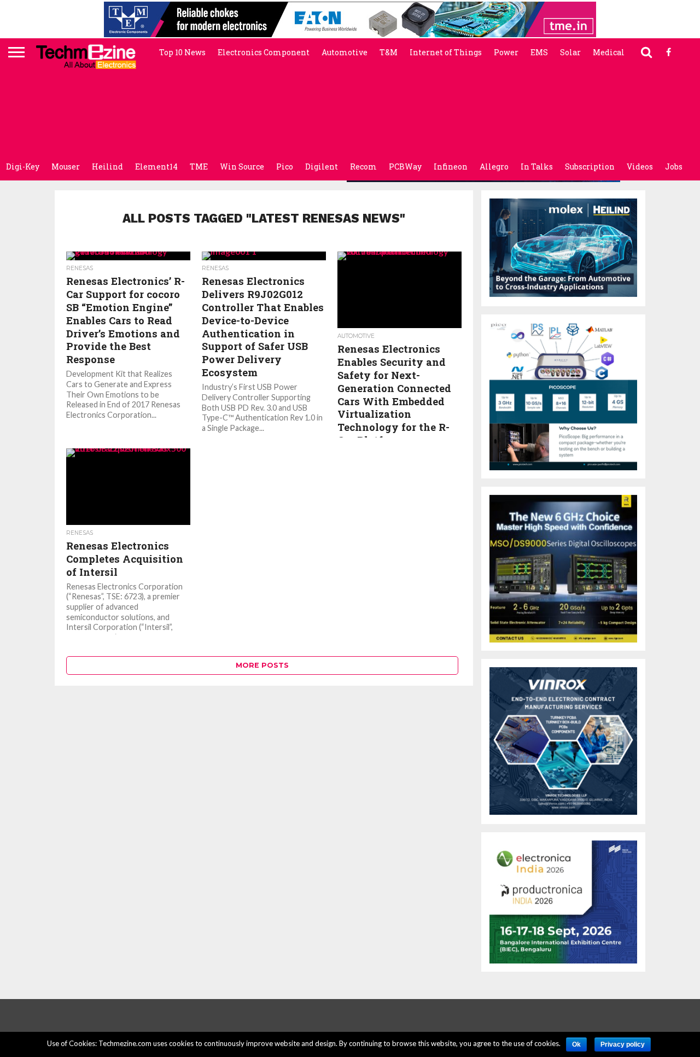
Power (506, 52)
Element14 (156, 166)
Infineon (451, 166)
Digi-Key (22, 166)
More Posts (262, 665)
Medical (609, 52)
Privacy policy (622, 1044)
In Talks (537, 166)
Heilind (107, 166)
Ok (576, 1044)
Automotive (345, 52)
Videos (640, 166)
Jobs (673, 166)
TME (199, 166)
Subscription (590, 166)
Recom (363, 166)
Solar (570, 52)
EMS (539, 52)
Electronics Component (264, 52)
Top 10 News (182, 52)
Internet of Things (446, 52)
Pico (284, 166)
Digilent (321, 166)
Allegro (494, 166)
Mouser (65, 166)
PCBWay (405, 166)
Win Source (242, 166)
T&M (389, 52)
